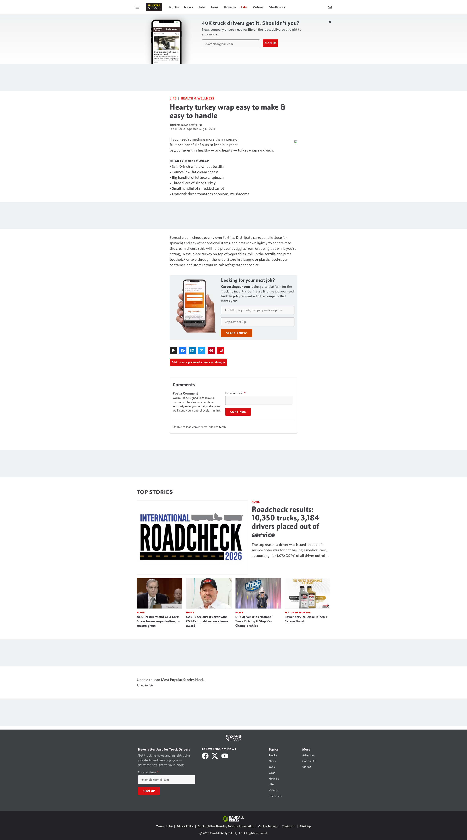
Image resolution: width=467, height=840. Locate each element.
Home (256, 501)
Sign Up (271, 43)
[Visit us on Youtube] (224, 755)
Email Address (235, 393)
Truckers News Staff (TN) (186, 125)
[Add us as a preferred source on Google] (220, 350)
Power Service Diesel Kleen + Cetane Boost (306, 619)
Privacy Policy (185, 826)
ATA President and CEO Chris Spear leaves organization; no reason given (158, 621)
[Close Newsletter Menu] (329, 22)
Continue (238, 412)
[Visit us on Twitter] (215, 755)
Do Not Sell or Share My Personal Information (226, 826)
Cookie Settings (268, 826)
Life (173, 98)
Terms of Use (164, 826)
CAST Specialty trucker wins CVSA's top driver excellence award (207, 621)
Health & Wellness (197, 98)
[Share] (182, 350)
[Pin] (211, 350)
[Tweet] (201, 350)
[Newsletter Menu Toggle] (330, 7)
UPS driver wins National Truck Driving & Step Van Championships (253, 621)
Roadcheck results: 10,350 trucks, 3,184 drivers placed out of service (285, 522)
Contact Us (289, 826)
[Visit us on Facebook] (205, 755)
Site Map (305, 826)
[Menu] (137, 7)
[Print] (173, 350)
